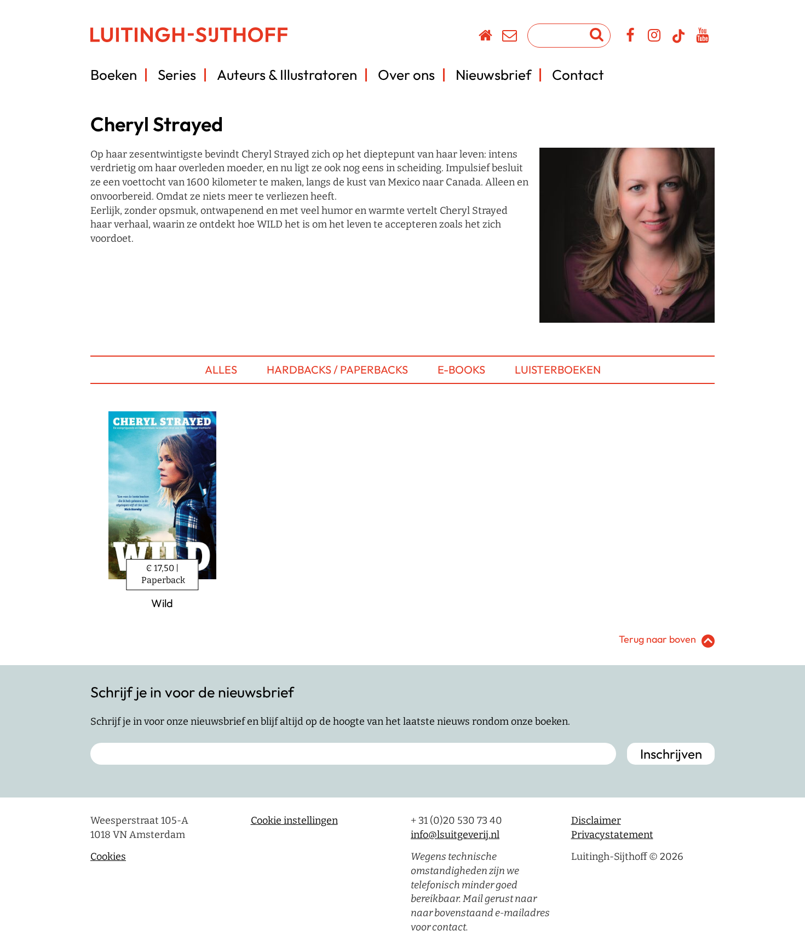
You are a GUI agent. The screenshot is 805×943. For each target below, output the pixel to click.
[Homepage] (486, 37)
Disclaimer (596, 820)
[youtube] (702, 37)
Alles (221, 369)
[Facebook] (630, 37)
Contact (578, 75)
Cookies (108, 857)
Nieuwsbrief (493, 75)
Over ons (406, 75)
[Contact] (510, 37)
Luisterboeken (558, 369)
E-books (461, 369)
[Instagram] (654, 37)
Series (177, 75)
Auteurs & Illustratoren (287, 75)
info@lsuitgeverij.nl (455, 835)
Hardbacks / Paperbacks (337, 369)
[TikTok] (678, 41)
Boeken (113, 75)
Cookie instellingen (294, 820)
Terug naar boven (657, 639)
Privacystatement (612, 835)
